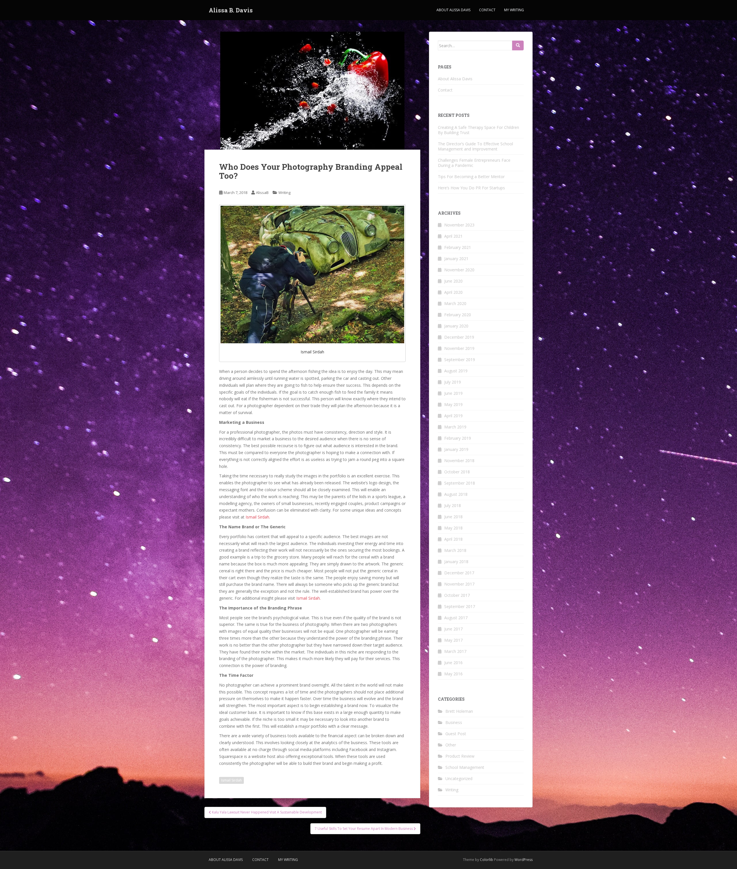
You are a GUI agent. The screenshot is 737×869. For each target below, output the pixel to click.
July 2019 (452, 382)
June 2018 (453, 516)
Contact (487, 9)
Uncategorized (458, 778)
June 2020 (453, 281)
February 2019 (457, 438)
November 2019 (459, 348)
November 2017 (459, 584)
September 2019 (459, 359)
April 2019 (453, 415)
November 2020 (459, 269)
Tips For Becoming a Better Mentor (471, 176)
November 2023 (459, 225)
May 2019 (453, 404)
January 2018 (456, 561)
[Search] (518, 45)
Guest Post (455, 733)
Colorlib (486, 859)
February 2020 (457, 314)
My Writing (514, 9)
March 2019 (455, 427)
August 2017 (456, 617)
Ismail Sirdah (231, 780)
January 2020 (456, 326)
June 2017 (453, 629)
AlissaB (262, 192)
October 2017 (457, 595)
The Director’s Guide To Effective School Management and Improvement (475, 146)
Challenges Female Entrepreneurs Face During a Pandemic (474, 162)
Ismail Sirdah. (258, 517)
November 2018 (459, 460)
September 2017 (459, 606)
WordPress (523, 859)
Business (453, 722)
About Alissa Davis (453, 9)
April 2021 (453, 236)
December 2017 (459, 572)
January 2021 (456, 258)
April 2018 (453, 539)
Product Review (459, 756)
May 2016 (453, 673)
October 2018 (457, 471)
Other (450, 745)
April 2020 (453, 292)
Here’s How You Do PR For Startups (471, 187)
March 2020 (455, 303)
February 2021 (457, 247)
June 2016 (453, 662)
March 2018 (455, 550)
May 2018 (453, 528)
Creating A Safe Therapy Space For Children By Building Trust (478, 130)
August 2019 (456, 370)
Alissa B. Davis (231, 10)
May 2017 (453, 640)
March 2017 (455, 651)
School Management (464, 767)
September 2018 (459, 483)
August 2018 (456, 494)
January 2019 (456, 449)
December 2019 (459, 337)
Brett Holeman (459, 711)
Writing (284, 192)
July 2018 (452, 505)
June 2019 (453, 393)
